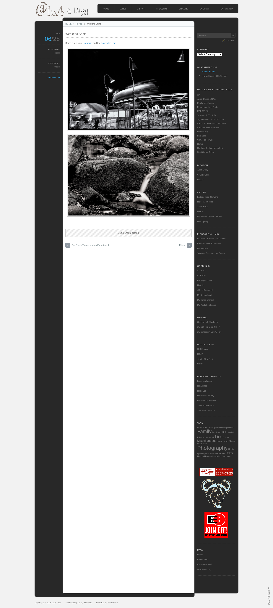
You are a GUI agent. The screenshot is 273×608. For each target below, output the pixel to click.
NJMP (200, 354)
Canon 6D (201, 123)
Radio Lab (201, 391)
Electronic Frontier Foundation (211, 238)
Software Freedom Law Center (211, 253)
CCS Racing (202, 349)
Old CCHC (183, 9)
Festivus (216, 432)
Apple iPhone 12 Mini (206, 99)
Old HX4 (140, 9)
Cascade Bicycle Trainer (208, 127)
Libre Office (202, 248)
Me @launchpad (204, 295)
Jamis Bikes (202, 206)
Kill (213, 437)
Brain (205, 427)
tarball (222, 453)
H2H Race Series (205, 202)
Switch (213, 453)
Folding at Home (204, 280)
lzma (227, 437)
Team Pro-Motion (205, 359)
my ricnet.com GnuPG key (209, 332)
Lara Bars (201, 136)
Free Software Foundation (209, 243)
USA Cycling (202, 221)
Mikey (182, 245)
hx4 (59, 602)
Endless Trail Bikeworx (207, 197)
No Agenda (202, 386)
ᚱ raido (56, 53)
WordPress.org (204, 569)
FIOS (223, 432)
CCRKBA (201, 275)
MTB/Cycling (161, 9)
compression (228, 427)
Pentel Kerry (202, 132)
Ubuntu (200, 456)
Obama (232, 441)
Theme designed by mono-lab (78, 602)
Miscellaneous (206, 440)
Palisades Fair (108, 43)
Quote (231, 449)
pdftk (205, 444)
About (123, 9)
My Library (204, 9)
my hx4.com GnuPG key (208, 327)
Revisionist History (205, 396)
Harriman (87, 43)
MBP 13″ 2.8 (202, 111)
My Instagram (227, 9)
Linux (220, 436)
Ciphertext (217, 427)
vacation (217, 456)
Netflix (200, 144)
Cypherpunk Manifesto (207, 322)
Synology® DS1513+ (206, 115)
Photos (79, 24)
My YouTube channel (206, 305)
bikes (199, 427)
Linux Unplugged (204, 381)
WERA (200, 364)
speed (200, 453)
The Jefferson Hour (206, 410)
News (225, 441)
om (198, 95)
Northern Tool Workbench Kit (210, 148)
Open (199, 444)
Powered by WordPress (107, 602)
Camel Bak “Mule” (205, 140)
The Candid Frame (205, 405)
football (231, 432)
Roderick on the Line (206, 400)
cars (210, 427)
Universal (208, 456)
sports (206, 453)
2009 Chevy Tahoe (205, 152)
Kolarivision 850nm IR (216, 123)
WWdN (200, 179)
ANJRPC (201, 270)
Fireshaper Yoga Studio (207, 107)
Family (204, 431)
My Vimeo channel (205, 300)
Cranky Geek (203, 175)
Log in (200, 555)
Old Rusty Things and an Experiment (90, 245)
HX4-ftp (200, 285)
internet (208, 437)
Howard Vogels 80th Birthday (215, 76)
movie (219, 441)
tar (217, 453)
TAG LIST (231, 40)
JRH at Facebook (205, 290)
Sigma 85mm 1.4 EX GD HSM (210, 119)
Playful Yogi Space (205, 103)
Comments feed (204, 564)
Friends (200, 437)
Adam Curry (202, 170)
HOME (106, 9)
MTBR (200, 211)
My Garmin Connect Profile (209, 216)
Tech (229, 453)
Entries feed (202, 559)
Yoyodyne (226, 456)
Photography (212, 448)
